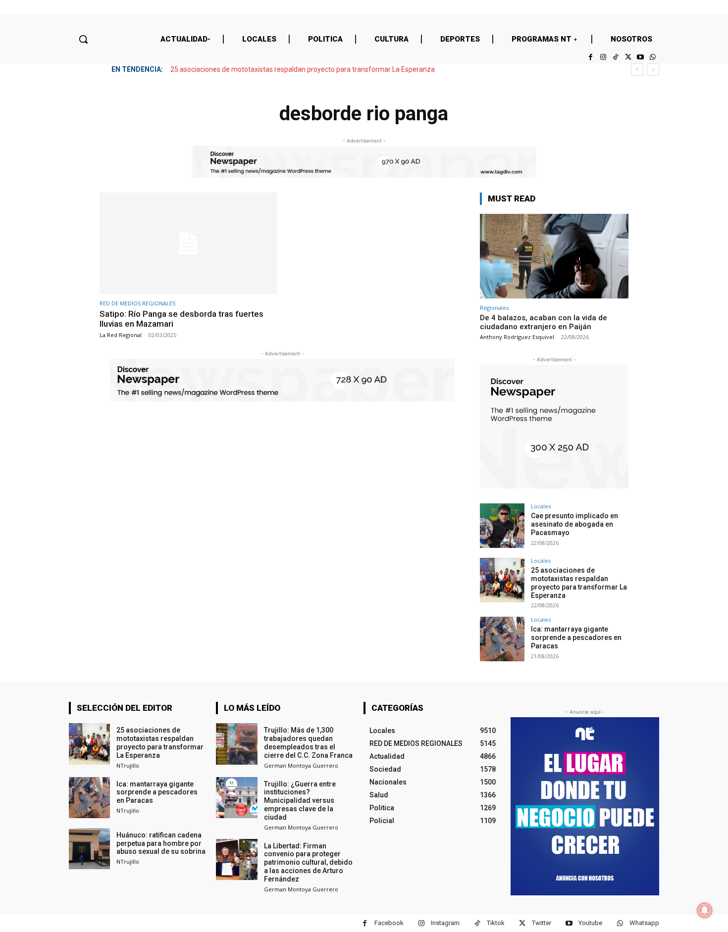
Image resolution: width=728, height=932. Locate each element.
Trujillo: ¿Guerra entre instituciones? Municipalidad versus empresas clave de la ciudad (300, 800)
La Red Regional (121, 335)
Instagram (445, 923)
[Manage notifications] (705, 910)
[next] (653, 69)
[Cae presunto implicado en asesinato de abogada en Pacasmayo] (502, 525)
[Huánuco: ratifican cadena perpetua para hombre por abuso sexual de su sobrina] (89, 848)
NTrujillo (127, 765)
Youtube (590, 923)
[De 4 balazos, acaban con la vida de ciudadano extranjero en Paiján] (554, 256)
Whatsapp (644, 923)
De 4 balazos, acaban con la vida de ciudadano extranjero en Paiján (543, 322)
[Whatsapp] (653, 57)
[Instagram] (603, 57)
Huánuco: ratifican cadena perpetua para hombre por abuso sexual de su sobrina (161, 843)
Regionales (494, 307)
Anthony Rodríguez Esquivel (517, 337)
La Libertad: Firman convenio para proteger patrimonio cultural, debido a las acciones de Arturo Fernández (308, 862)
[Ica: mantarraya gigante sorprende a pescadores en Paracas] (502, 639)
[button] (83, 39)
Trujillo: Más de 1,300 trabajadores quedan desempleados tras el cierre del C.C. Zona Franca (308, 742)
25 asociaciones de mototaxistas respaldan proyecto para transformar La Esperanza (302, 69)
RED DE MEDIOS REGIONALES (137, 303)
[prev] (637, 69)
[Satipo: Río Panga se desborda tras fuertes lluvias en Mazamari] (188, 243)
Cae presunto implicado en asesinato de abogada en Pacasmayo (574, 524)
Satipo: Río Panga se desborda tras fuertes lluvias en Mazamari (181, 319)
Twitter (541, 923)
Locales (541, 506)
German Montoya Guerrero (301, 765)
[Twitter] (628, 57)
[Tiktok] (615, 57)
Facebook (389, 923)
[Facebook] (590, 57)
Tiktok (496, 923)
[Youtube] (640, 57)
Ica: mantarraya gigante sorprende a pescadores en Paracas (576, 637)
